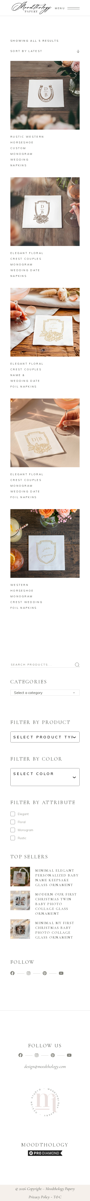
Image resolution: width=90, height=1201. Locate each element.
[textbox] (46, 693)
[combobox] (45, 51)
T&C (57, 1196)
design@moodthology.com (45, 1066)
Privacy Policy (39, 1196)
